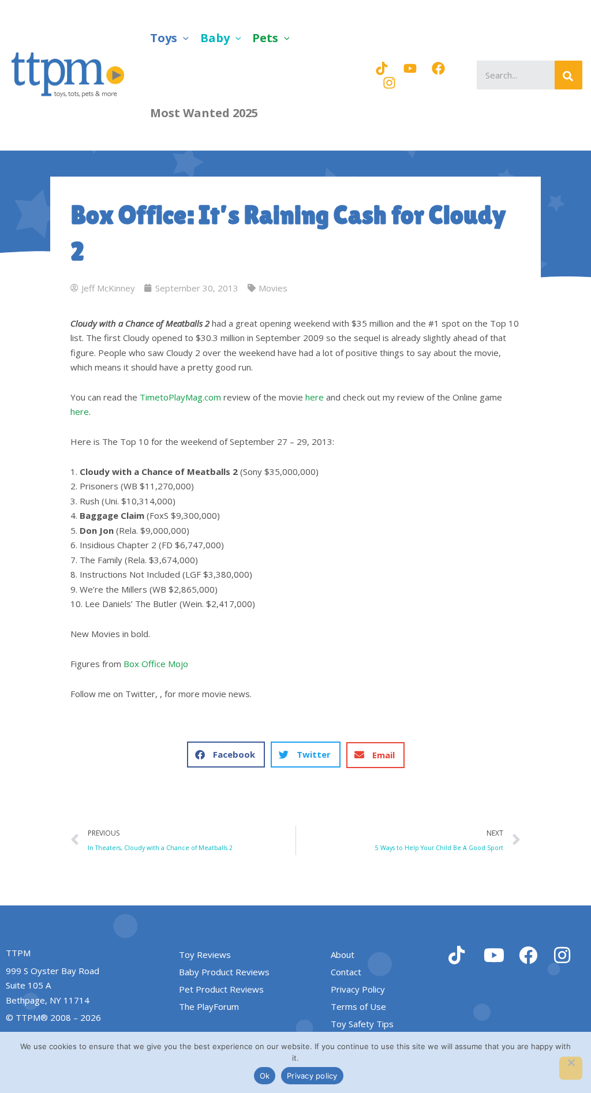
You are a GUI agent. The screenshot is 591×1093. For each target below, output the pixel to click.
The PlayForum (209, 1006)
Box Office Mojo (156, 663)
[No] (570, 1068)
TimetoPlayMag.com (180, 397)
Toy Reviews (205, 954)
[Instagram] (389, 82)
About (342, 954)
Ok (265, 1075)
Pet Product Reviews (221, 989)
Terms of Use (358, 1006)
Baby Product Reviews (224, 972)
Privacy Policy (358, 989)
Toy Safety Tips (362, 1024)
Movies (273, 288)
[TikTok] (381, 68)
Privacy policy (312, 1075)
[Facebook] (438, 68)
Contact (346, 972)
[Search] (568, 75)
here (314, 397)
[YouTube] (410, 68)
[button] (183, 38)
